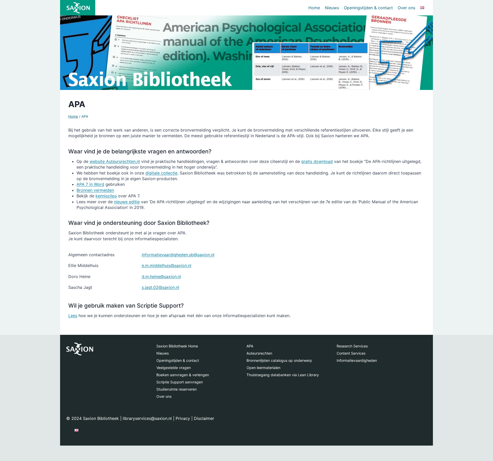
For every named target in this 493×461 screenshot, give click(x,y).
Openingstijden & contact (368, 7)
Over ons (406, 7)
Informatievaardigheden (357, 360)
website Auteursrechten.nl (115, 161)
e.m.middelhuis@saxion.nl (166, 265)
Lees (72, 315)
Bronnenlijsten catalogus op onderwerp (279, 360)
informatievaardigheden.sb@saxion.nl (178, 254)
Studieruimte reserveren (176, 389)
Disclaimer (204, 418)
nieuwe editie (127, 201)
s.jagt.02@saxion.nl (160, 287)
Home (314, 7)
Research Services (352, 346)
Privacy (183, 418)
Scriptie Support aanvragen (179, 382)
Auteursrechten (259, 353)
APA (249, 346)
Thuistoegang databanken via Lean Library (282, 375)
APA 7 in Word (90, 184)
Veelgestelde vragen (173, 367)
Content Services (351, 353)
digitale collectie (161, 173)
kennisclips (106, 195)
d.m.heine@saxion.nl (161, 276)
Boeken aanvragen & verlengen (182, 375)
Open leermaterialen (263, 367)
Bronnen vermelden (95, 190)
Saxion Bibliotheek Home (177, 346)
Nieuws (332, 7)
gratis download (317, 161)
